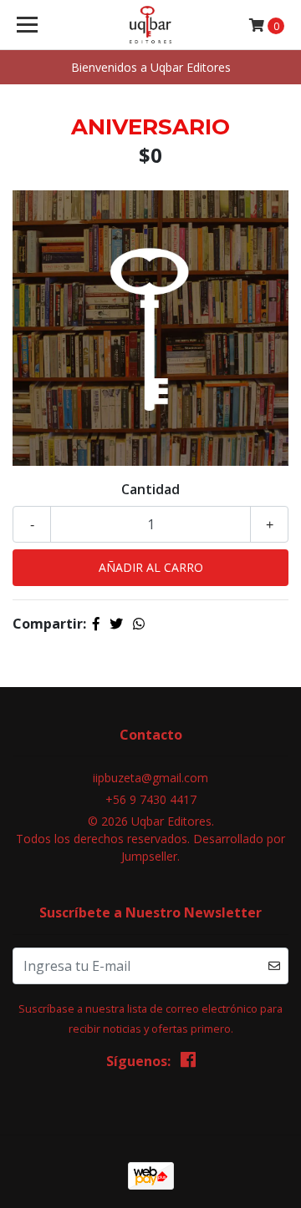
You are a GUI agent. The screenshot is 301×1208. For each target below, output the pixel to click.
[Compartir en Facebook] (96, 623)
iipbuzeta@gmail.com (150, 778)
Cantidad (150, 489)
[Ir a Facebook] (188, 1062)
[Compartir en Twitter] (116, 623)
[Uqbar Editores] (150, 25)
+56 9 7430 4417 (150, 799)
